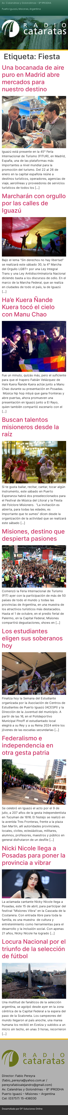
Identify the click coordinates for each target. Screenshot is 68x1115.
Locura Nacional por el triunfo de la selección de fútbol (34, 949)
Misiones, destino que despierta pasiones (33, 535)
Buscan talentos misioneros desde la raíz (30, 427)
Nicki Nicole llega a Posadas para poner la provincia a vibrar (33, 855)
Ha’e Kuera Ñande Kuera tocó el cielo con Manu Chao (28, 307)
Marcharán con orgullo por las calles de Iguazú (34, 203)
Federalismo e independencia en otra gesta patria (27, 745)
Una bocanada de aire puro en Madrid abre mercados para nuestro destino (33, 78)
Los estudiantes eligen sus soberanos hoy (32, 638)
